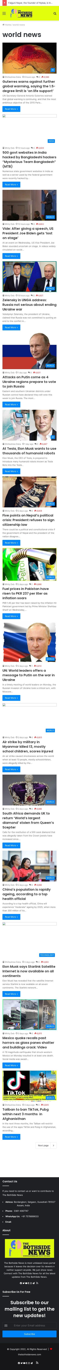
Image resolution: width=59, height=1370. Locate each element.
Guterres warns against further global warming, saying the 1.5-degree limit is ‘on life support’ (28, 86)
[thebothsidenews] (21, 13)
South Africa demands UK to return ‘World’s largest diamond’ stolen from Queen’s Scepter (28, 820)
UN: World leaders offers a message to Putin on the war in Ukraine (28, 675)
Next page (43, 1145)
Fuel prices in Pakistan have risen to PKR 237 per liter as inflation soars (25, 593)
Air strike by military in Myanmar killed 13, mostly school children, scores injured (27, 747)
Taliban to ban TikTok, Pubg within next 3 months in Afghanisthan (25, 1114)
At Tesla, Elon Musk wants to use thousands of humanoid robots (29, 451)
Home (7, 24)
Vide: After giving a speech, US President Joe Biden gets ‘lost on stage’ (27, 233)
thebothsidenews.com (29, 1354)
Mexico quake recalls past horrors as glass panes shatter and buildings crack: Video (28, 1043)
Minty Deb (9, 148)
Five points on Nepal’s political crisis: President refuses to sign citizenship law (28, 520)
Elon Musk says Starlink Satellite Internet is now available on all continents (28, 971)
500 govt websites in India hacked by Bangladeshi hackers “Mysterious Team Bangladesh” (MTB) (29, 159)
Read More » (11, 109)
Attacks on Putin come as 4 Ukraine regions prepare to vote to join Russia (29, 382)
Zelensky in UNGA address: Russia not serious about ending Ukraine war (29, 305)
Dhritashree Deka (13, 77)
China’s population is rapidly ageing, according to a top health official (26, 894)
